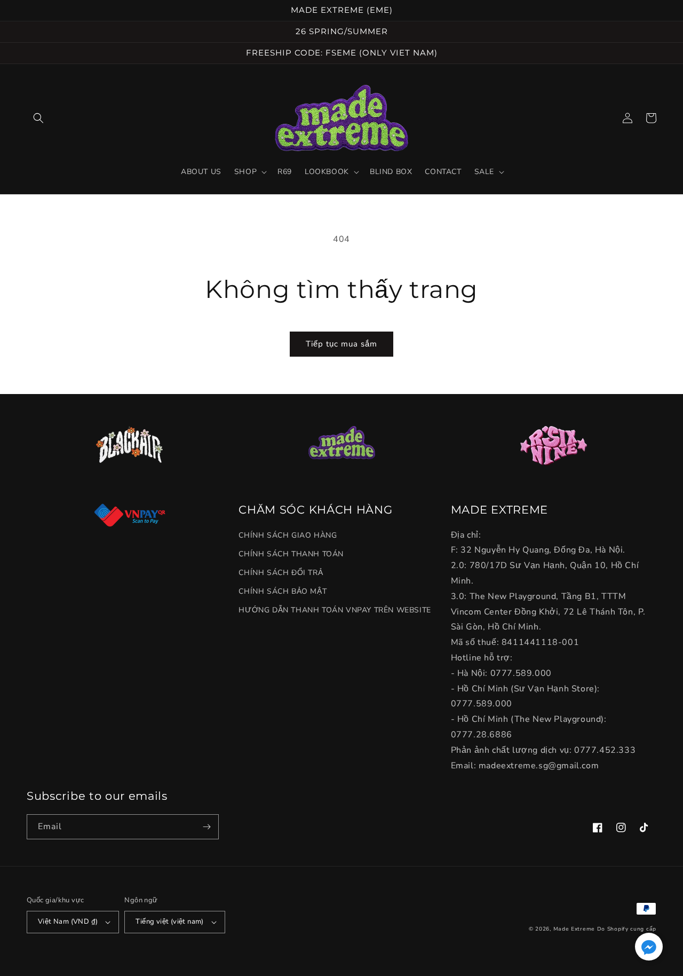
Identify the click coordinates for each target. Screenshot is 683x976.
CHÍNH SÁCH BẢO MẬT (283, 591)
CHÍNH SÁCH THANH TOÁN (291, 554)
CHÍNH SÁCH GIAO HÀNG (288, 535)
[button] (38, 118)
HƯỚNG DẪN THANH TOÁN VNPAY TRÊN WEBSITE (335, 610)
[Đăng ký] (206, 826)
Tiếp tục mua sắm (341, 344)
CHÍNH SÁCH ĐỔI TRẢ (281, 573)
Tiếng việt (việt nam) (169, 921)
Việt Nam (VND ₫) (68, 921)
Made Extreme (574, 929)
